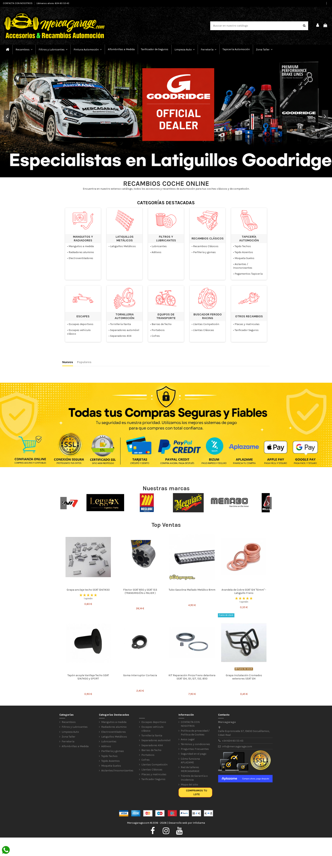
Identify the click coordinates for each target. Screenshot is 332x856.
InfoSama (199, 822)
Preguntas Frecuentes (195, 749)
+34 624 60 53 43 (232, 740)
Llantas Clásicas (203, 330)
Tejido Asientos (244, 252)
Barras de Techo (162, 324)
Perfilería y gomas (204, 252)
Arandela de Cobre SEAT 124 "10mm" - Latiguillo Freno (244, 591)
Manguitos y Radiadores (83, 238)
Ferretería (68, 741)
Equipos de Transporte (166, 316)
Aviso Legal (187, 739)
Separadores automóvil (124, 330)
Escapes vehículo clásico (152, 728)
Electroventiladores (81, 258)
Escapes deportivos (81, 324)
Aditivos (156, 252)
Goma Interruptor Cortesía (140, 675)
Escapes (83, 316)
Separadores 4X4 (120, 336)
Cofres (156, 336)
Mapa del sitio (189, 784)
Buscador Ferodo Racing (207, 316)
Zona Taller (68, 736)
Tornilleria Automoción (124, 316)
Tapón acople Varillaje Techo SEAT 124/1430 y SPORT (88, 677)
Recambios (69, 722)
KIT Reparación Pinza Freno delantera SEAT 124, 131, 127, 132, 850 (191, 677)
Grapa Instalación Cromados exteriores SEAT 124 (244, 677)
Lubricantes (159, 246)
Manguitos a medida (81, 246)
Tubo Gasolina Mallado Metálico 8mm (192, 589)
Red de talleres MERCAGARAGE (190, 769)
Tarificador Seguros (247, 330)
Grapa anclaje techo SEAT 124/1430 (88, 589)
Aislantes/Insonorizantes (117, 770)
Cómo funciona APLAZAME (190, 760)
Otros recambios (249, 316)
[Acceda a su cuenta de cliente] (317, 26)
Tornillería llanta (120, 324)
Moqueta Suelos (244, 258)
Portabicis (158, 330)
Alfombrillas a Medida (75, 746)
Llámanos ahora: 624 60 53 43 (53, 3)
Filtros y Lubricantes (166, 238)
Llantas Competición (206, 324)
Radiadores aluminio (81, 252)
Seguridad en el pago (193, 753)
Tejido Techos (243, 246)
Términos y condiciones (195, 744)
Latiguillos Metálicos (125, 238)
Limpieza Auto (70, 731)
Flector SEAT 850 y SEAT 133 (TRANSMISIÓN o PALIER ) (140, 591)
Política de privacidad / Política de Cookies (195, 732)
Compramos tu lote (196, 792)
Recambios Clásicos (208, 238)
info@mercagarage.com (237, 746)
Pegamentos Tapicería (249, 273)
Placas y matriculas (247, 324)
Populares (84, 362)
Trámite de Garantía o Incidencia (194, 777)
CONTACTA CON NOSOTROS (18, 3)
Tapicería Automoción (249, 238)
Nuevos (67, 362)
